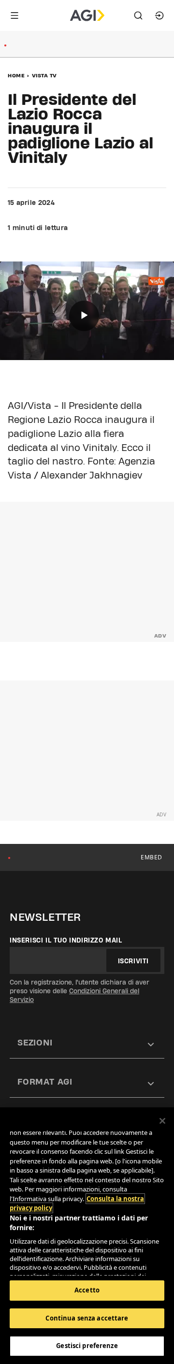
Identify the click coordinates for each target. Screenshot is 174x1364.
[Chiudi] (162, 1121)
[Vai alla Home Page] (87, 15)
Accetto (87, 1290)
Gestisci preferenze (86, 1345)
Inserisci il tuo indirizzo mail (66, 940)
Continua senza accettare (86, 1318)
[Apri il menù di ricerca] (138, 15)
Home (16, 75)
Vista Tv (44, 75)
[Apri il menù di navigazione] (14, 15)
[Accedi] (159, 15)
